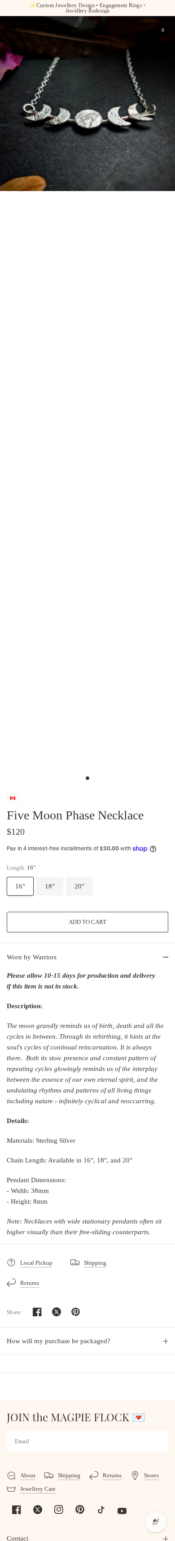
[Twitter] (38, 1509)
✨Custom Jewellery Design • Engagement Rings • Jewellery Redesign (87, 8)
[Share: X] (57, 1312)
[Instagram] (59, 1509)
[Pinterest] (80, 1509)
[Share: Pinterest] (76, 1312)
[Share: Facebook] (37, 1312)
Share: (15, 1312)
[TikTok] (101, 1509)
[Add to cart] (87, 922)
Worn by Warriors (32, 957)
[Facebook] (16, 1509)
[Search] (147, 30)
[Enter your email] (159, 1441)
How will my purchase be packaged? (58, 1341)
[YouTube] (122, 1511)
